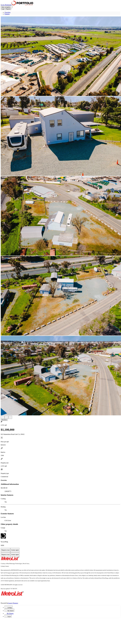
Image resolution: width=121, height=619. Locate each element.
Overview (7, 12)
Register (8, 9)
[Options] (3, 417)
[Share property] (10, 417)
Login (3, 9)
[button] (60, 56)
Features (7, 14)
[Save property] (6, 417)
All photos (4, 420)
